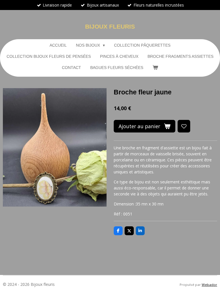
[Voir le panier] (155, 68)
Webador (209, 284)
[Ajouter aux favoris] (184, 126)
